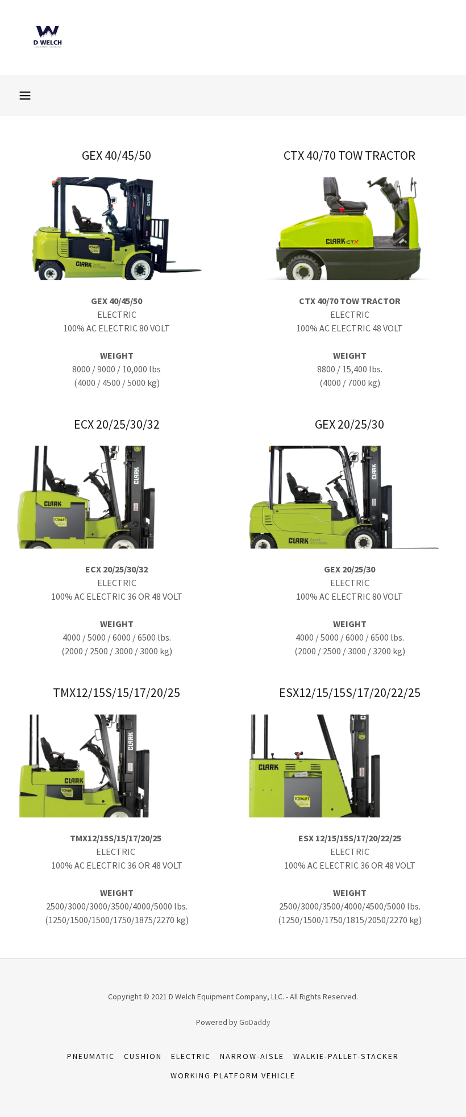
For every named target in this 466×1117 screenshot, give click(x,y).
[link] (48, 55)
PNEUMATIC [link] (91, 1056)
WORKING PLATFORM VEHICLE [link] (233, 1075)
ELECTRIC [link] (191, 1056)
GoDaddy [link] (255, 1022)
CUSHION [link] (143, 1056)
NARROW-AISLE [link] (252, 1056)
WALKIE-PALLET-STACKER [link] (346, 1056)
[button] (25, 95)
